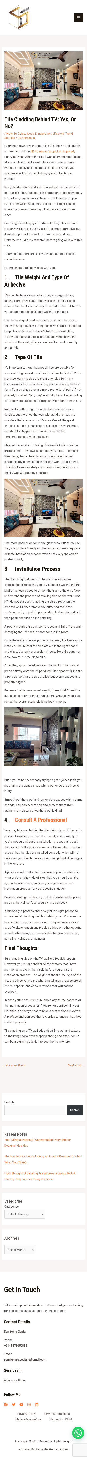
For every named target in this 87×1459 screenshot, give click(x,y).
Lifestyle (58, 133)
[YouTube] (21, 1404)
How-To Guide (15, 133)
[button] (78, 1433)
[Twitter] (13, 1404)
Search (9, 1102)
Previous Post (13, 1065)
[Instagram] (29, 1404)
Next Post (76, 1065)
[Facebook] (6, 1404)
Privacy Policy (26, 1414)
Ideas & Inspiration (39, 133)
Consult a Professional (41, 820)
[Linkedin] (36, 1404)
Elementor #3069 (61, 1419)
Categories (11, 1206)
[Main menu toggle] (78, 17)
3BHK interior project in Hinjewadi (52, 151)
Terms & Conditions (57, 1414)
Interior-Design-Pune (28, 1419)
